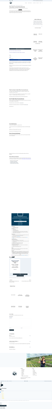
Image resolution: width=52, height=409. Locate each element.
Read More (15, 269)
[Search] (42, 26)
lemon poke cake (25, 65)
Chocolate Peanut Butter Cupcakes (13, 306)
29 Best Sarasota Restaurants (40, 58)
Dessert (14, 5)
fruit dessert (23, 277)
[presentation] (13, 290)
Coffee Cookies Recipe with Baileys (20, 295)
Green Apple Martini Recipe (40, 41)
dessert (18, 277)
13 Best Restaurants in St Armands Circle (35, 58)
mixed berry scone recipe (18, 62)
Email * (1, 404)
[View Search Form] (42, 2)
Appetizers (23, 369)
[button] (19, 219)
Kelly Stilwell (11, 8)
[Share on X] (1, 383)
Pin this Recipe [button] (22, 221)
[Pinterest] (12, 0)
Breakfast (23, 370)
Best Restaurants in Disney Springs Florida (40, 50)
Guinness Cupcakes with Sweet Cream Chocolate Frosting (14, 281)
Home (10, 5)
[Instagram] (11, 0)
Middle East (34, 372)
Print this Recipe (17, 221)
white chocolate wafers (18, 91)
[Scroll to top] (50, 406)
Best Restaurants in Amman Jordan (35, 50)
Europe (34, 371)
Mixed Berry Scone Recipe (13, 161)
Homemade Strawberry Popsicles (27, 307)
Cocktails (23, 371)
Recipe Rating (11, 316)
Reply (30, 335)
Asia (33, 369)
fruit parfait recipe (23, 62)
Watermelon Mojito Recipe (35, 41)
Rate (25, 221)
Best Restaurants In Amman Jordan (39, 0)
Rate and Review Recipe (3, 405)
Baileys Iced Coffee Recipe (35, 34)
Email (10, 57)
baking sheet (26, 104)
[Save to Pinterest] (2, 385)
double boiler (18, 236)
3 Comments (26, 8)
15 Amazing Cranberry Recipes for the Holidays (27, 296)
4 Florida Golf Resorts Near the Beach (26, 280)
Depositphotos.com (23, 378)
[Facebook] (9, 0)
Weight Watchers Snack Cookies (14, 163)
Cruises (34, 370)
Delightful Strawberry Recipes (14, 162)
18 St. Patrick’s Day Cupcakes (20, 306)
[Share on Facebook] (1, 382)
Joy (9, 335)
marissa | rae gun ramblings (13, 341)
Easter (20, 277)
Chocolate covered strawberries (13, 277)
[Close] (0, 389)
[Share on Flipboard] (14, 257)
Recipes (12, 5)
